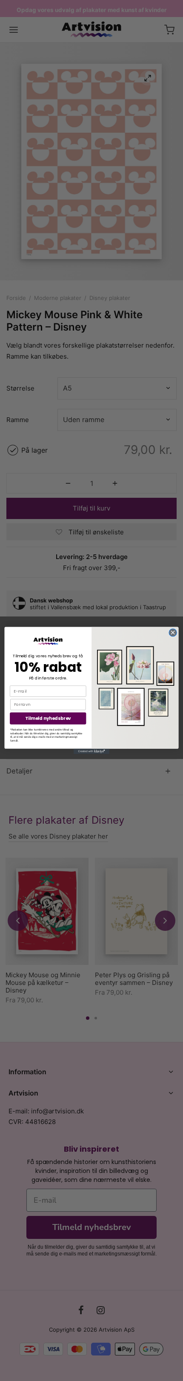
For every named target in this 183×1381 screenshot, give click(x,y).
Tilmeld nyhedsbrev (48, 718)
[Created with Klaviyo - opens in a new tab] (91, 751)
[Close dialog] (173, 632)
